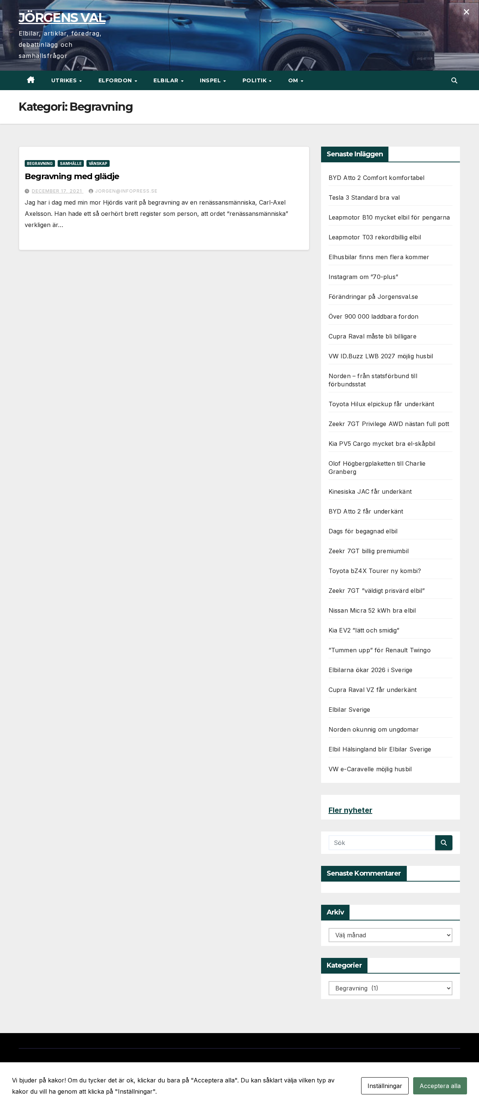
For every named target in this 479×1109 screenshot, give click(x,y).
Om (294, 80)
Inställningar (384, 1086)
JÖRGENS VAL (62, 17)
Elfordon (116, 80)
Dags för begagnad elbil (363, 531)
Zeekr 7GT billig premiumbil (369, 551)
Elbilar (166, 80)
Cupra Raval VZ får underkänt (373, 689)
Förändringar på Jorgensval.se (373, 296)
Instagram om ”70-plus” (363, 277)
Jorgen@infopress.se (126, 191)
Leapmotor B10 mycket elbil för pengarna (389, 217)
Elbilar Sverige (349, 709)
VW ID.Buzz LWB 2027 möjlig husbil (381, 356)
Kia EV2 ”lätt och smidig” (364, 630)
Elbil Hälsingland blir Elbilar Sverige (380, 749)
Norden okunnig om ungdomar (374, 729)
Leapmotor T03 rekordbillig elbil (375, 237)
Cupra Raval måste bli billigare (373, 336)
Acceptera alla (440, 1086)
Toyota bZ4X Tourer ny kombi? (375, 571)
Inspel (211, 80)
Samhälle (71, 163)
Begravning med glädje (72, 176)
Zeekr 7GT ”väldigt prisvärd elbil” (377, 590)
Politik (255, 80)
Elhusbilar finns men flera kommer (379, 257)
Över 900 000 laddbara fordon (374, 316)
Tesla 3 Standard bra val (364, 197)
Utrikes (65, 80)
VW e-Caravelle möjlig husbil (370, 769)
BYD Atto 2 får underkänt (366, 511)
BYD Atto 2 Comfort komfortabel (377, 177)
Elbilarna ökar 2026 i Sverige (371, 670)
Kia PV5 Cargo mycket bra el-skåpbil (382, 443)
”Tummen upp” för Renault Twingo (380, 650)
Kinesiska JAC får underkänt (370, 491)
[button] (454, 80)
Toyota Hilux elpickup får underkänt (381, 404)
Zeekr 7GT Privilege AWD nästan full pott (389, 424)
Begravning (40, 163)
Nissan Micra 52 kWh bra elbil (372, 610)
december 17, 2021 (57, 191)
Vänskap (98, 163)
